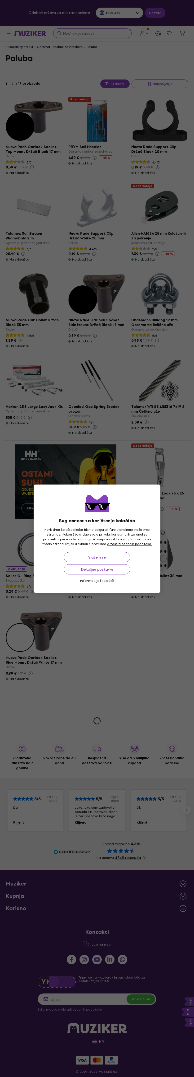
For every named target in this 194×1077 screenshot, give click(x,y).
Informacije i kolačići (97, 580)
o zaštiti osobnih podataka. (129, 544)
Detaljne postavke (97, 569)
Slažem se (97, 557)
